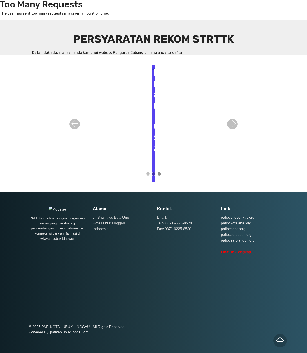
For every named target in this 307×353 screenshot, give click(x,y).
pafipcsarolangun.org (238, 240)
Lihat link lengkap (236, 252)
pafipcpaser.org (233, 229)
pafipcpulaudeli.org (236, 235)
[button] (74, 124)
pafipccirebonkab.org (237, 217)
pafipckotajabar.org (236, 223)
